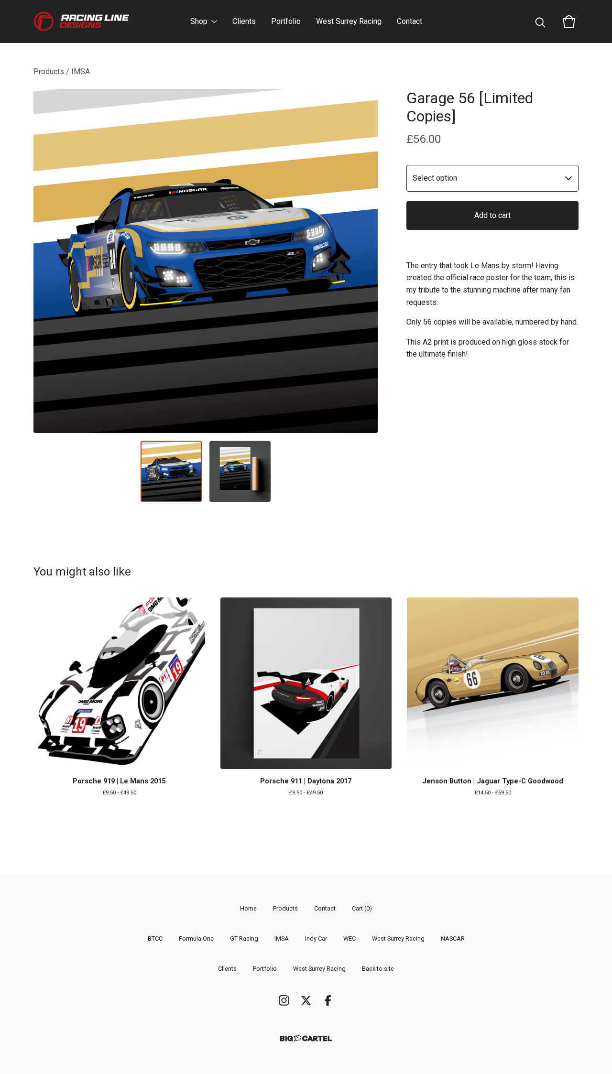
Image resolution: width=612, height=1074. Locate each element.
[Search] (540, 21)
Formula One (196, 938)
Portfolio (286, 21)
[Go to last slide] (47, 261)
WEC (349, 938)
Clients (244, 21)
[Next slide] (364, 261)
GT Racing (244, 938)
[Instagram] (284, 1000)
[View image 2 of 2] (240, 471)
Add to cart (492, 215)
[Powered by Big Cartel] (306, 1038)
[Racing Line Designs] (81, 21)
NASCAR (453, 938)
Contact (409, 21)
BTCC (155, 938)
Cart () (362, 908)
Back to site (378, 968)
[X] (306, 1000)
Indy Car (316, 938)
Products (48, 71)
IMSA (80, 71)
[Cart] (569, 21)
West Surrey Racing (349, 21)
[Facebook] (328, 1000)
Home (248, 908)
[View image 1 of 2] (171, 471)
